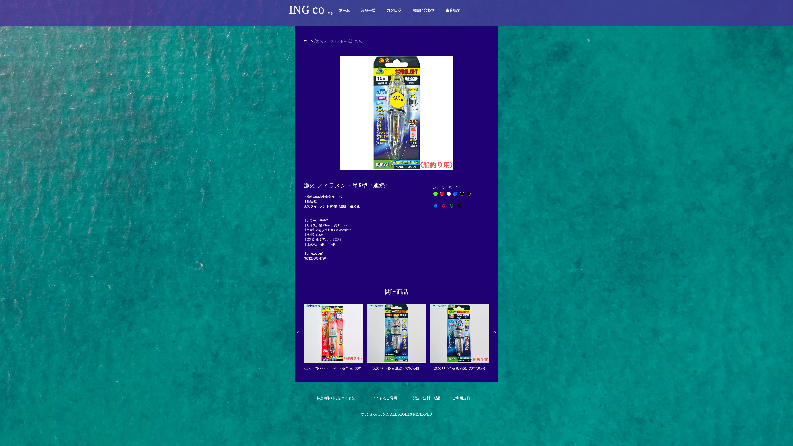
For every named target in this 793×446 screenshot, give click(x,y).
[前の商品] (297, 332)
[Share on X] (459, 205)
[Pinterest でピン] (443, 205)
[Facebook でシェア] (435, 205)
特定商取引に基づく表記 (336, 398)
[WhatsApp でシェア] (451, 205)
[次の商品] (495, 332)
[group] (396, 340)
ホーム (308, 41)
